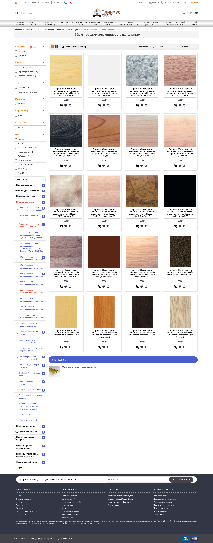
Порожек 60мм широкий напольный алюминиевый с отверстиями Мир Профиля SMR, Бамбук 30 (66, 91)
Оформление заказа (70, 511)
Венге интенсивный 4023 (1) (29, 148)
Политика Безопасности (26, 511)
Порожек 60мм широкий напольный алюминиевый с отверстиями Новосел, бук (66, 332)
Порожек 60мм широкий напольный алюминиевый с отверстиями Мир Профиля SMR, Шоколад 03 (104, 273)
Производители (160, 495)
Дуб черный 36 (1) (25, 165)
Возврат (19, 508)
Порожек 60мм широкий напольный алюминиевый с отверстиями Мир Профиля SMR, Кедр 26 (104, 152)
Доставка (20, 505)
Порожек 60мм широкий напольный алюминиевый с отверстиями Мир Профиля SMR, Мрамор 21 (66, 212)
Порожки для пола (33, 30)
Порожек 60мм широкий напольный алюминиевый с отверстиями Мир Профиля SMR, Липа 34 (180, 152)
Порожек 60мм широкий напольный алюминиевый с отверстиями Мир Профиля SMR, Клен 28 (142, 152)
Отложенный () (69, 498)
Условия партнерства (162, 501)
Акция (19, 468)
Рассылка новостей (70, 514)
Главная (18, 30)
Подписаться (183, 480)
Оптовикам (21, 514)
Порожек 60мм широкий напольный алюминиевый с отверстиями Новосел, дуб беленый (180, 333)
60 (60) (20, 116)
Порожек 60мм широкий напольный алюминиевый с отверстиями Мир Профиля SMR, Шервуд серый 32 (66, 273)
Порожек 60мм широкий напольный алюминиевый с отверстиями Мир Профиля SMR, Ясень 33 (142, 273)
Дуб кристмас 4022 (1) (27, 160)
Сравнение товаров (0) (75, 47)
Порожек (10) (23, 88)
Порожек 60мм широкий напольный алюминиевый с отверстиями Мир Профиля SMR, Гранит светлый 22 (142, 91)
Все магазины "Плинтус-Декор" (121, 495)
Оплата (19, 501)
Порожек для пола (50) (27, 92)
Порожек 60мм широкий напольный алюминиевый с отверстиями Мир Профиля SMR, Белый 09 (104, 91)
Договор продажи (24, 498)
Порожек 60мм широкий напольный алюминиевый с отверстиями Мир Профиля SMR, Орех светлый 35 (104, 212)
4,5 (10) (21, 128)
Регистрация (67, 517)
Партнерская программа (163, 505)
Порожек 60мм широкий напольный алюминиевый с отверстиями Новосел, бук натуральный (104, 333)
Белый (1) (22, 144)
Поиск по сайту (160, 511)
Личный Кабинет (69, 495)
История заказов (69, 505)
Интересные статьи (161, 508)
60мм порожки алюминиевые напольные (102, 30)
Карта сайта (158, 514)
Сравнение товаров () (72, 501)
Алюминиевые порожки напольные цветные (62, 30)
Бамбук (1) (22, 139)
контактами (75, 523)
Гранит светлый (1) (26, 152)
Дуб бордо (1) (23, 156)
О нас (18, 495)
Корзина (65, 508)
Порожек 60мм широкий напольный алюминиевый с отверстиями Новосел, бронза (180, 272)
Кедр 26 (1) (22, 169)
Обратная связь (114, 505)
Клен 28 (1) (22, 173)
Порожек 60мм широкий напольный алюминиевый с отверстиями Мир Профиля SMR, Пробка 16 (142, 212)
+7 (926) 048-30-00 (190, 3)
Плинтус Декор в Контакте (119, 501)
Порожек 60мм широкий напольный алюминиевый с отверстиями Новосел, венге (142, 332)
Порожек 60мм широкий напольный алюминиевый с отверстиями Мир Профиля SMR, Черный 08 (180, 212)
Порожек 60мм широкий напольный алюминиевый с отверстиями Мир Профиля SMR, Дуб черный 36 (66, 152)
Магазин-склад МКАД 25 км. (120, 498)
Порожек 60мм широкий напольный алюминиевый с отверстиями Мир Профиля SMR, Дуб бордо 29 (180, 91)
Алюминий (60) (24, 104)
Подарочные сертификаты (164, 498)
